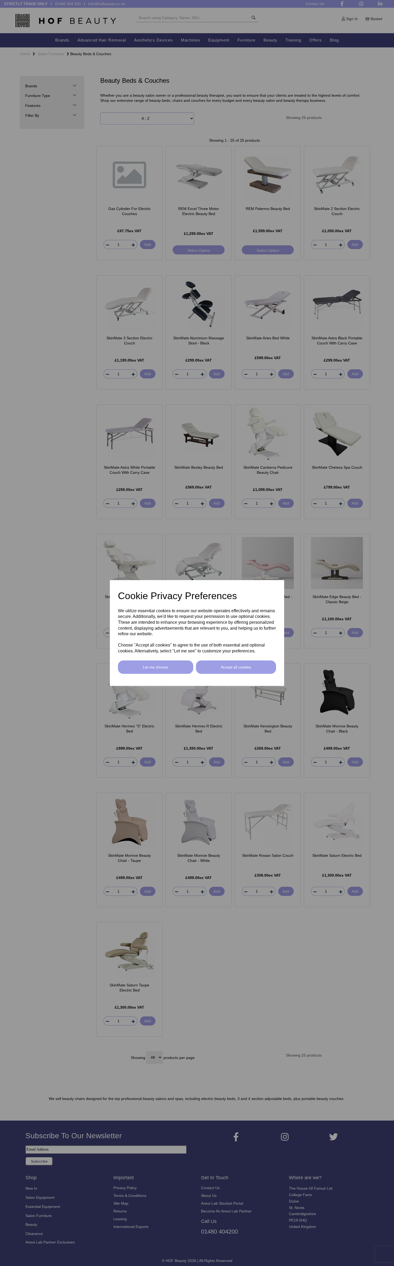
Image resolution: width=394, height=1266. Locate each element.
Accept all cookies (236, 667)
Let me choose (155, 667)
